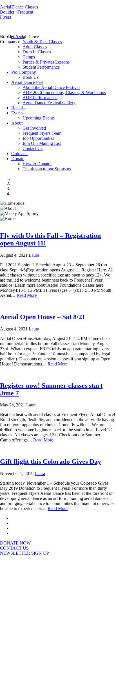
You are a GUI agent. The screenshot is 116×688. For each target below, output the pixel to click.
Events (17, 112)
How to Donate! (37, 163)
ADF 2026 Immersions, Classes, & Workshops (64, 92)
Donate (17, 158)
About (17, 123)
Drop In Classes (37, 51)
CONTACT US (14, 548)
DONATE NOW (15, 543)
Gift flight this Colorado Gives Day (50, 461)
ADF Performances (40, 97)
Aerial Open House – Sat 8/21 (42, 317)
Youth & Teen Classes (42, 41)
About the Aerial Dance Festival (51, 87)
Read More (27, 295)
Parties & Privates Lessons (46, 62)
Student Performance (41, 67)
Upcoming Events (39, 118)
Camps (29, 57)
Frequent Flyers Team (42, 133)
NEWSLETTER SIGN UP (24, 553)
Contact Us (33, 148)
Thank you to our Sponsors (47, 168)
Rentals (17, 107)
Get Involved (34, 128)
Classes (17, 36)
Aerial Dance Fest (27, 82)
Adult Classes (35, 46)
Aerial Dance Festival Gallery (49, 102)
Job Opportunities (38, 138)
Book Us (31, 77)
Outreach (19, 153)
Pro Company (23, 72)
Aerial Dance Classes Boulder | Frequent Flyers (19, 12)
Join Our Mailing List (42, 143)
